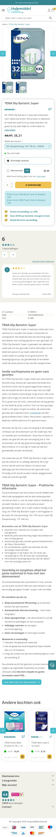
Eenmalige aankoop (20, 161)
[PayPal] (5, 827)
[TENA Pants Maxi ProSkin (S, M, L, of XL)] (14, 722)
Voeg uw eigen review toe (43, 261)
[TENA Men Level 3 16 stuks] (41, 722)
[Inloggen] (49, 10)
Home (4, 24)
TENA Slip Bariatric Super (19, 24)
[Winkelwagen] (53, 10)
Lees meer (10, 130)
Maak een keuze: (14, 141)
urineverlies (35, 412)
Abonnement (20, 171)
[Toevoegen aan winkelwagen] (22, 756)
